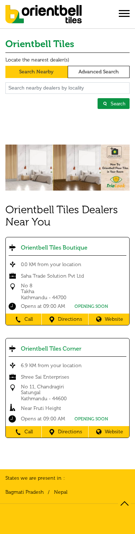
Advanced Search (98, 72)
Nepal (60, 492)
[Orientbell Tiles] (43, 16)
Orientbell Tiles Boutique (54, 247)
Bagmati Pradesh (24, 492)
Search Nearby (36, 72)
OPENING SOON (91, 306)
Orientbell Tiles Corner (51, 348)
